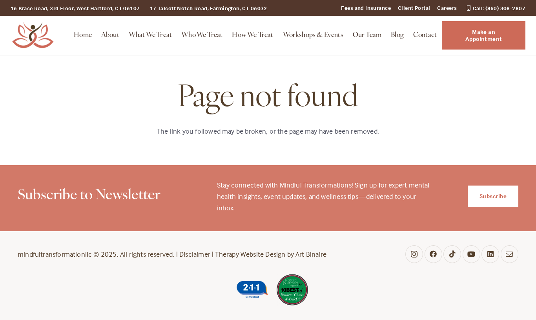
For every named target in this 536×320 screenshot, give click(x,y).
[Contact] (509, 254)
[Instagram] (414, 254)
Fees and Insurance (366, 7)
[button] (175, 35)
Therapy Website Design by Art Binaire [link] (270, 254)
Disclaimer (194, 254)
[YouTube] (471, 254)
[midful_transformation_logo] (33, 35)
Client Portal (414, 7)
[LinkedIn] (490, 254)
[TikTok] (452, 254)
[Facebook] (433, 254)
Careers (447, 7)
